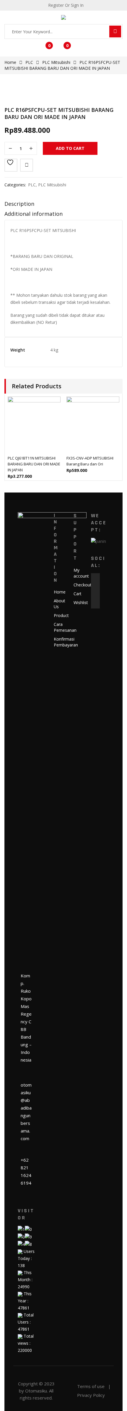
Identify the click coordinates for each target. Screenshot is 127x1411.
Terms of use (91, 1386)
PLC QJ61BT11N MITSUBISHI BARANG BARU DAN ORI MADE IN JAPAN (34, 463)
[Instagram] (95, 595)
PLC (29, 62)
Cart (78, 593)
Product (61, 615)
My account (81, 573)
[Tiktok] (95, 604)
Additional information (33, 213)
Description (19, 203)
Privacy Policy (91, 1395)
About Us (59, 603)
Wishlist (81, 602)
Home (10, 62)
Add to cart (70, 148)
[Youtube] (95, 586)
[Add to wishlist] (10, 165)
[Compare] (26, 165)
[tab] (63, 205)
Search (115, 31)
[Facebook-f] (95, 577)
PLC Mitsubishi (56, 62)
